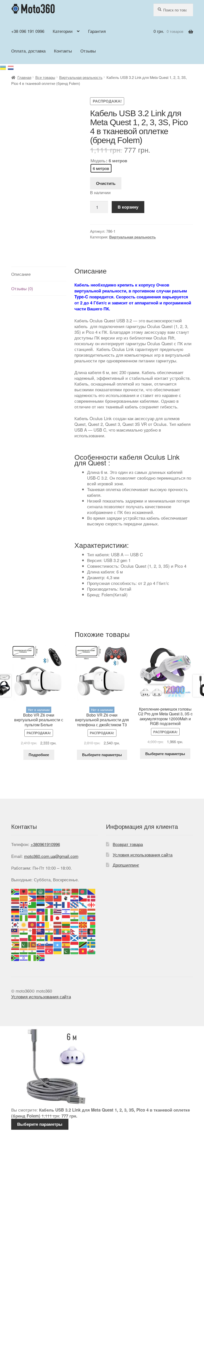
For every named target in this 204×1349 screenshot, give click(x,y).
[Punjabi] (41, 937)
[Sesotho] (91, 937)
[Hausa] (49, 911)
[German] (15, 911)
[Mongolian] (57, 931)
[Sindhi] (24, 944)
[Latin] (49, 924)
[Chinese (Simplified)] (49, 898)
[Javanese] (66, 917)
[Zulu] (41, 957)
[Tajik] (15, 951)
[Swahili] (83, 944)
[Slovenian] (49, 944)
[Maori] (41, 931)
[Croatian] (74, 898)
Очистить (105, 183)
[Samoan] (66, 937)
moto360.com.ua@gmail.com (51, 856)
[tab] (38, 274)
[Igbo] (24, 917)
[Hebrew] (66, 911)
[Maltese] (32, 931)
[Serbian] (83, 937)
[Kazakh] (83, 917)
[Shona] (15, 944)
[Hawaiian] (57, 911)
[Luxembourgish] (74, 924)
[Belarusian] (74, 891)
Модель (98, 160)
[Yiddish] (24, 957)
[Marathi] (49, 931)
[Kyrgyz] (32, 924)
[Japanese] (57, 917)
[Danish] (91, 898)
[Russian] (11, 67)
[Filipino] (49, 904)
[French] (66, 904)
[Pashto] (91, 931)
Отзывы (88, 51)
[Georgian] (91, 904)
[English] (24, 904)
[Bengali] (83, 891)
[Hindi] (74, 911)
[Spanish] (66, 944)
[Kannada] (74, 917)
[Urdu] (66, 951)
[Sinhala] (32, 944)
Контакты (63, 51)
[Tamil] (24, 951)
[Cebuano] (32, 898)
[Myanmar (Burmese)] (66, 931)
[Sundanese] (74, 944)
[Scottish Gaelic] (74, 937)
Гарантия (97, 31)
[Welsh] (91, 951)
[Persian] (15, 937)
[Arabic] (41, 891)
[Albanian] (24, 891)
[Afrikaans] (15, 891)
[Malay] (15, 931)
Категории (63, 31)
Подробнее (39, 754)
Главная (24, 77)
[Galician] (83, 904)
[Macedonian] (83, 924)
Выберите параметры (102, 754)
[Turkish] (49, 951)
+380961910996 (45, 844)
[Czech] (83, 898)
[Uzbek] (74, 951)
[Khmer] (91, 917)
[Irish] (41, 917)
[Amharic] (32, 891)
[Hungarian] (91, 911)
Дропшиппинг (126, 865)
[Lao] (41, 924)
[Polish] (24, 937)
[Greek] (24, 911)
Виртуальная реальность (80, 77)
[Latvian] (57, 924)
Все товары (45, 77)
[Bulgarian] (15, 898)
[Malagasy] (91, 924)
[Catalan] (24, 898)
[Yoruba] (32, 957)
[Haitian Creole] (41, 911)
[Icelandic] (15, 917)
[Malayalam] (24, 931)
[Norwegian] (83, 931)
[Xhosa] (15, 957)
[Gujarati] (32, 911)
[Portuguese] (32, 937)
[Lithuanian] (66, 924)
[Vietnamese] (83, 951)
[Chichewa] (41, 898)
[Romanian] (49, 937)
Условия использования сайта (142, 854)
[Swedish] (91, 944)
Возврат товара (128, 844)
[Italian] (49, 917)
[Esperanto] (32, 904)
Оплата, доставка (28, 51)
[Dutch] (15, 904)
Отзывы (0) (22, 288)
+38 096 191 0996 (27, 31)
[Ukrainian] (4, 67)
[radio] (101, 168)
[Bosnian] (91, 891)
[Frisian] (74, 904)
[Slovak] (41, 944)
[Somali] (57, 944)
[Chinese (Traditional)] (57, 898)
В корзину (128, 207)
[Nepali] (74, 931)
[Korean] (15, 924)
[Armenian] (49, 891)
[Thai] (41, 951)
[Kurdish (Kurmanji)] (24, 924)
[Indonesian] (32, 917)
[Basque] (66, 891)
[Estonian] (41, 904)
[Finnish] (57, 904)
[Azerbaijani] (57, 891)
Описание (21, 274)
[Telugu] (32, 951)
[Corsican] (66, 898)
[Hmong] (83, 911)
